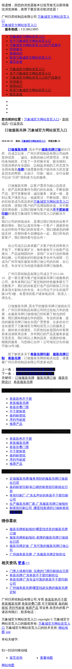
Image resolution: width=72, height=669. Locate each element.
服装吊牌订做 (46, 377)
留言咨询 (16, 657)
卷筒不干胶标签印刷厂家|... (35, 373)
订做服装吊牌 (24, 377)
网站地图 (8, 665)
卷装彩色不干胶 (21, 398)
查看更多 (16, 512)
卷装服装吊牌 (23, 382)
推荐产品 (16, 424)
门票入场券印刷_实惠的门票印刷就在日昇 (39, 571)
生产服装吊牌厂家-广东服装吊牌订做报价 (39, 503)
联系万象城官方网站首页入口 (30, 57)
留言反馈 (16, 62)
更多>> (24, 563)
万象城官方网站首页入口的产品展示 (35, 45)
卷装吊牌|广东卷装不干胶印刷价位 (34, 575)
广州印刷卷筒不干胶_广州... (35, 369)
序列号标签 (18, 419)
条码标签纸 (18, 415)
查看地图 (46, 657)
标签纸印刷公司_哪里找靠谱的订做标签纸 (39, 508)
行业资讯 (16, 123)
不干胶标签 (18, 411)
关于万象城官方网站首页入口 (30, 41)
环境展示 (16, 49)
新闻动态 (16, 53)
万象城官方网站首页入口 (19, 25)
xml (8, 632)
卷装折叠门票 (19, 407)
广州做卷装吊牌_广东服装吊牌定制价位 (38, 554)
